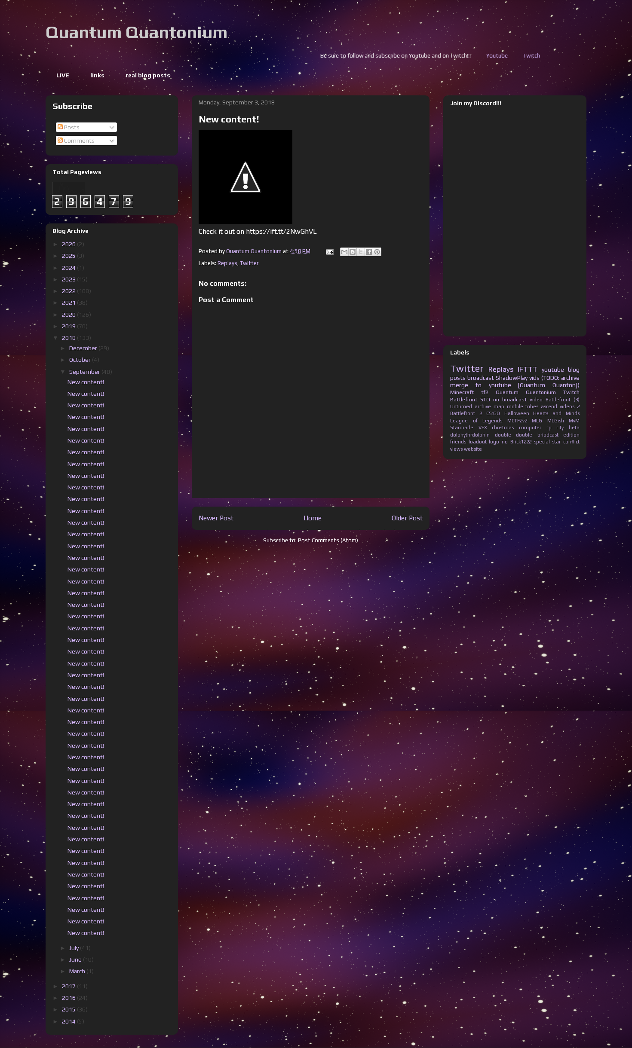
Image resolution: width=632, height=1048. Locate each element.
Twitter (249, 263)
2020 (69, 314)
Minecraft (462, 392)
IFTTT (527, 369)
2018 (69, 337)
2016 (69, 997)
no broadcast (510, 399)
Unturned (461, 406)
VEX (483, 427)
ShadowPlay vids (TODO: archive (538, 377)
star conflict (566, 441)
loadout (478, 441)
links (97, 75)
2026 (69, 244)
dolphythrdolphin (470, 434)
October (80, 359)
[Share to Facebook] (369, 251)
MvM (574, 420)
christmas (503, 427)
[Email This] (344, 251)
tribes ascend (541, 406)
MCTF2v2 (517, 420)
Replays (227, 263)
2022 (69, 290)
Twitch (467, 55)
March (77, 971)
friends (458, 441)
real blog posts (148, 75)
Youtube (432, 55)
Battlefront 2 (466, 413)
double (503, 434)
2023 (69, 279)
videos (567, 406)
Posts (71, 127)
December (83, 348)
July (74, 947)
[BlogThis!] (352, 251)
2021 (69, 302)
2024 (69, 267)
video (536, 399)
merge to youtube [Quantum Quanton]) (515, 385)
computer (530, 427)
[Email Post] (329, 251)
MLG (537, 420)
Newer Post (216, 518)
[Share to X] (360, 251)
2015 (69, 1009)
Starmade (461, 427)
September (85, 371)
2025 (69, 255)
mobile (515, 406)
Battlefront (463, 399)
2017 (69, 986)
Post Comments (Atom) (328, 540)
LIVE (62, 75)
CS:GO (493, 413)
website (473, 449)
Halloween (516, 413)
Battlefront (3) (563, 399)
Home (313, 518)
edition (571, 434)
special (542, 441)
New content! (85, 382)
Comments (79, 140)
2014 (69, 1021)
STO (485, 399)
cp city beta (563, 427)
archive (483, 406)
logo (494, 441)
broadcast (480, 377)
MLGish (555, 420)
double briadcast (537, 434)
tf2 (484, 392)
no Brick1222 (516, 441)
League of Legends (476, 420)
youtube (553, 369)
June (76, 959)
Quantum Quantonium (136, 32)
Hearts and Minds (556, 413)
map (499, 406)
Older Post (407, 518)
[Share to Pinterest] (377, 251)
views (456, 449)
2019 (69, 326)
